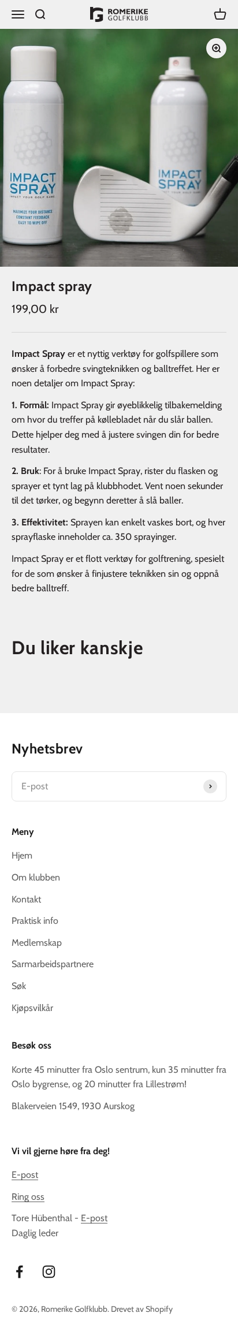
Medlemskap (37, 942)
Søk (19, 985)
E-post (25, 1174)
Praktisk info (35, 920)
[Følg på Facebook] (19, 1271)
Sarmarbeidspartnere (53, 963)
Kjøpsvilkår (32, 1007)
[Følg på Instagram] (49, 1271)
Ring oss (28, 1196)
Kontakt (26, 899)
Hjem (22, 855)
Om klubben (36, 877)
